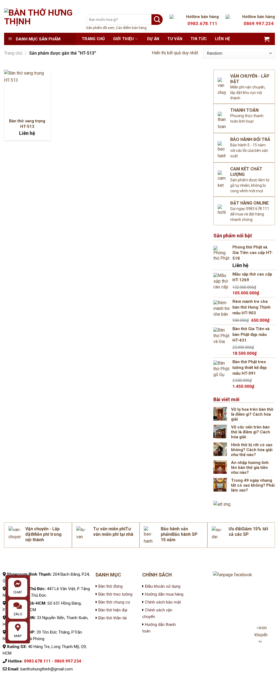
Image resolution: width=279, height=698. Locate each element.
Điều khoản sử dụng (162, 586)
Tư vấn (174, 39)
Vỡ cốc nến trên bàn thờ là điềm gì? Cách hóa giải (250, 432)
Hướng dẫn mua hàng (164, 594)
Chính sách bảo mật (162, 602)
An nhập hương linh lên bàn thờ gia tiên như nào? (250, 467)
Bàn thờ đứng (110, 586)
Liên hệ (222, 39)
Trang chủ (93, 39)
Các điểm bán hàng (131, 27)
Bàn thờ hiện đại (112, 610)
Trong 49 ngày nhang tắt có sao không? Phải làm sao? (253, 485)
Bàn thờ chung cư (114, 602)
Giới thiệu (123, 39)
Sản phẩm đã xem (100, 27)
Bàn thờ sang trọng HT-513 (27, 124)
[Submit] (157, 19)
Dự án (153, 39)
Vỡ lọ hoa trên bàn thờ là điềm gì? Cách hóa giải (252, 414)
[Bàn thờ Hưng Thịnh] (41, 20)
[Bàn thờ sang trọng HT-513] (27, 93)
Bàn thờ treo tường (115, 594)
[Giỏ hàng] (266, 39)
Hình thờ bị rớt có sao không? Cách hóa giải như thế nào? (251, 449)
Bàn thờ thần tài (112, 618)
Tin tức (198, 39)
